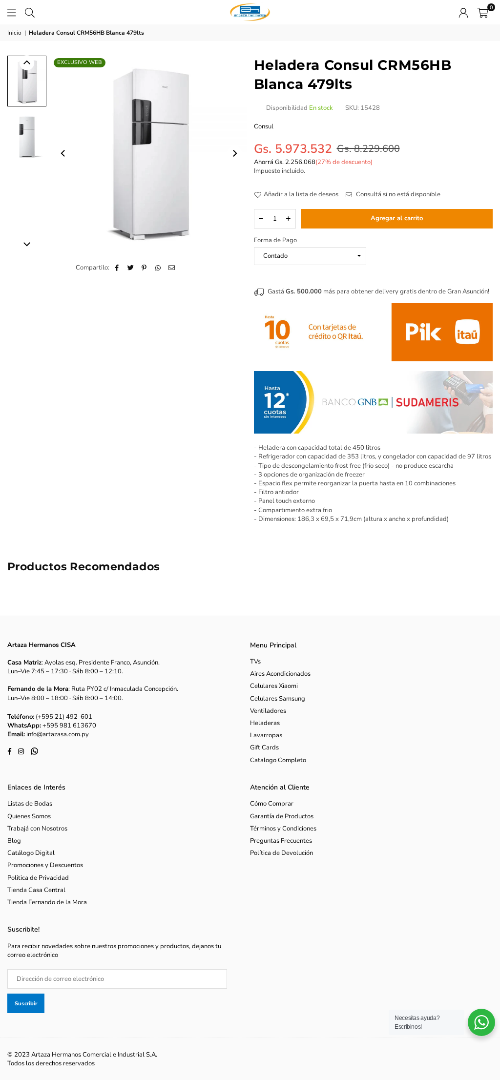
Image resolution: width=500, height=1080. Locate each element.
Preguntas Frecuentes (281, 840)
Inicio (14, 33)
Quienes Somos (29, 816)
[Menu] (12, 12)
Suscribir (26, 1003)
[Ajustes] (463, 12)
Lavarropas (266, 735)
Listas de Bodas (29, 803)
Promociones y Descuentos (45, 865)
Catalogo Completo (278, 760)
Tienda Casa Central (36, 890)
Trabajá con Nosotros (37, 828)
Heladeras (265, 723)
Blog (14, 840)
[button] (483, 12)
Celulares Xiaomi (274, 686)
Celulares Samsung (277, 698)
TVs (255, 661)
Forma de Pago (275, 240)
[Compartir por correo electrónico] (171, 267)
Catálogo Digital (31, 853)
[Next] (234, 153)
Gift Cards (264, 747)
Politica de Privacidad (38, 877)
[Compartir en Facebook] (117, 267)
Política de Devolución (281, 853)
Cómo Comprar (271, 803)
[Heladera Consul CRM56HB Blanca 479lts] (27, 80)
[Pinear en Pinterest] (144, 267)
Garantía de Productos (281, 816)
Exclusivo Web (79, 62)
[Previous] (63, 153)
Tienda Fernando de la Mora (47, 902)
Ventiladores (268, 710)
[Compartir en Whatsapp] (158, 267)
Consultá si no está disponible (397, 194)
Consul (263, 126)
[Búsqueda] (30, 12)
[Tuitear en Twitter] (130, 267)
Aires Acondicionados (280, 673)
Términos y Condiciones (283, 828)
